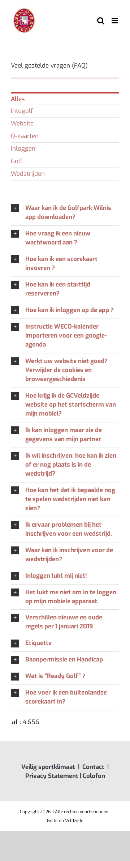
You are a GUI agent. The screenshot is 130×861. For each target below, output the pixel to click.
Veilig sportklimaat (48, 767)
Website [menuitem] (22, 123)
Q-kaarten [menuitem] (25, 136)
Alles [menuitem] (18, 99)
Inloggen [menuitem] (23, 149)
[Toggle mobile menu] (115, 20)
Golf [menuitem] (16, 161)
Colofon (94, 776)
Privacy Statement (51, 776)
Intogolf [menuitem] (22, 111)
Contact (93, 767)
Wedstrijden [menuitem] (28, 174)
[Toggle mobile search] (100, 20)
